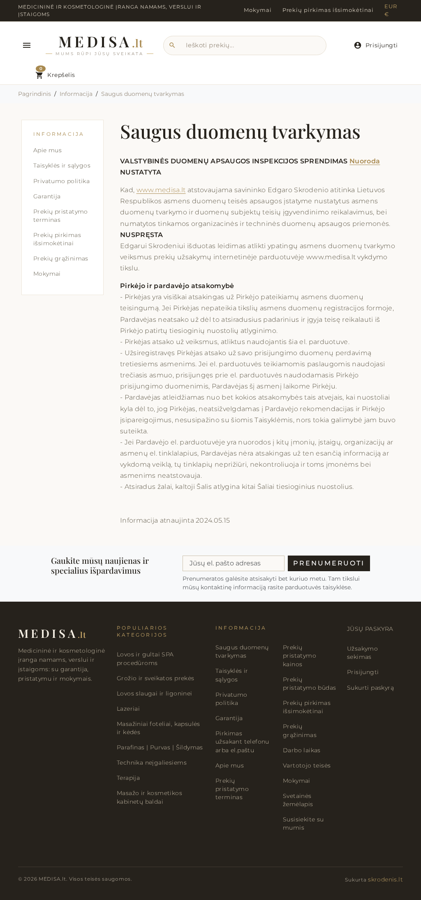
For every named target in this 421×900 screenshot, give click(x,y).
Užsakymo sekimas (362, 652)
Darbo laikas (302, 750)
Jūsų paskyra (370, 629)
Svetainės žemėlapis (298, 800)
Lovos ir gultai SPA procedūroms (145, 658)
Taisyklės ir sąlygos (61, 165)
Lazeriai (128, 708)
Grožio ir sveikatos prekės (155, 678)
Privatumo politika (61, 181)
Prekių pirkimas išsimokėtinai (328, 10)
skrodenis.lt (385, 879)
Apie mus (47, 150)
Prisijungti (363, 672)
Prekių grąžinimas (60, 258)
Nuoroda (364, 161)
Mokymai (258, 10)
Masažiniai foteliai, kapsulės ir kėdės (158, 728)
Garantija (47, 196)
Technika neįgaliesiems (152, 762)
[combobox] (245, 45)
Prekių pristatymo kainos (299, 655)
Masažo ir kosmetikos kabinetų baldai (149, 797)
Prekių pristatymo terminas (60, 215)
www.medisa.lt (161, 190)
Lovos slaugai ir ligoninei (154, 693)
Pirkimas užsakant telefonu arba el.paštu (242, 741)
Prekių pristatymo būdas (309, 683)
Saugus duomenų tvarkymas (242, 651)
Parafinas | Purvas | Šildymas (160, 747)
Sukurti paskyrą (370, 687)
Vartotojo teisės (307, 765)
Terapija (128, 777)
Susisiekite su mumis (303, 823)
